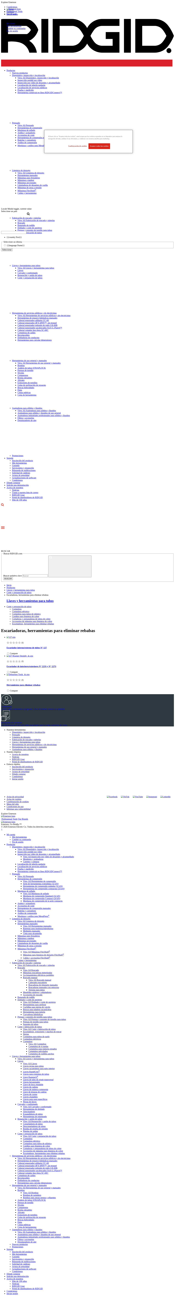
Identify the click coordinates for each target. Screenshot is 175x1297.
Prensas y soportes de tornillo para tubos (35, 1017)
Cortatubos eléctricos (32, 1039)
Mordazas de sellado (26, 891)
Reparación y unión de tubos (30, 275)
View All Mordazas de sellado (36, 893)
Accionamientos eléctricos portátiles (38, 975)
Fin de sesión (12, 31)
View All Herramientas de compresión (39, 881)
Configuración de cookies (18, 801)
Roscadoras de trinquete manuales (43, 985)
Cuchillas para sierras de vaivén (36, 1007)
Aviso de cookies (14, 799)
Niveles (21, 373)
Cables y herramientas (27, 960)
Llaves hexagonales (31, 1082)
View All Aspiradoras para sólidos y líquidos (37, 410)
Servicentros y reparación (23, 468)
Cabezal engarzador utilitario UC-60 (33, 320)
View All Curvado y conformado (37, 1106)
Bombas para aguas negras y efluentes (39, 1197)
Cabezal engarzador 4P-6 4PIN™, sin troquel (37, 323)
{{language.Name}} (16, 245)
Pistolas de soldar (30, 1131)
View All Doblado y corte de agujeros (39, 1002)
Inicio (9, 585)
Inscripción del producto (22, 460)
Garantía (15, 465)
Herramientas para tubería (34, 1012)
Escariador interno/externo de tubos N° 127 (27, 648)
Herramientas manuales (28, 923)
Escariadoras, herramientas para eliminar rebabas (33, 624)
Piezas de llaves (30, 1102)
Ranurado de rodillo (26, 997)
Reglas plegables (25, 378)
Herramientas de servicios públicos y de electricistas (34, 313)
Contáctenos (17, 480)
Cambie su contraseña (16, 28)
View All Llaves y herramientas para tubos (36, 268)
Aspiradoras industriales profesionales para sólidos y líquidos (44, 415)
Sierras (26, 1034)
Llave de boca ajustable (33, 1084)
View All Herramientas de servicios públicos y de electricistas (44, 315)
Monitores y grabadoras (33, 859)
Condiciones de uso (15, 806)
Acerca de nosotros (15, 487)
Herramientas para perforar (34, 1004)
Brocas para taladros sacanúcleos (37, 1009)
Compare (14, 653)
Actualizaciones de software (24, 478)
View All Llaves (30, 1063)
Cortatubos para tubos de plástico (26, 614)
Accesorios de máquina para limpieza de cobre (32, 621)
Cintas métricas (24, 392)
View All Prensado (26, 876)
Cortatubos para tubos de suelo (36, 1036)
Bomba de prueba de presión (35, 1129)
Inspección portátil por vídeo (30, 852)
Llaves (20, 270)
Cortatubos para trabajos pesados (42, 1049)
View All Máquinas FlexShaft (36, 952)
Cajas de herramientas (27, 395)
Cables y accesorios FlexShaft (36, 958)
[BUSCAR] (69, 566)
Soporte (10, 458)
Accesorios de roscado (32, 995)
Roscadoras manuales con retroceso (43, 987)
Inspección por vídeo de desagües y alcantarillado (39, 854)
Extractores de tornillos (27, 383)
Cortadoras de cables (26, 333)
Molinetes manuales (31, 931)
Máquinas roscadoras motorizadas (37, 972)
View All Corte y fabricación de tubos (39, 1029)
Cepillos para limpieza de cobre (25, 616)
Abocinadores (29, 1111)
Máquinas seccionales (27, 941)
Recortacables (24, 335)
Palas (20, 390)
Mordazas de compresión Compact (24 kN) (41, 898)
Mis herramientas (14, 26)
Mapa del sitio (13, 804)
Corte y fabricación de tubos (30, 1027)
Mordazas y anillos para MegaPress (33, 916)
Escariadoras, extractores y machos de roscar (42, 1031)
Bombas (21, 365)
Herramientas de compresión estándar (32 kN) (43, 886)
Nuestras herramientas (16, 730)
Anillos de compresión (27, 913)
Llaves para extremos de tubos (36, 1074)
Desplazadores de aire (27, 420)
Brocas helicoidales (26, 387)
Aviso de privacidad (15, 797)
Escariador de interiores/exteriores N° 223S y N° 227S (31, 666)
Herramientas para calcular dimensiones (35, 340)
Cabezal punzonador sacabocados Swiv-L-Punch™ (40, 328)
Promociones (17, 455)
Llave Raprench (30, 1077)
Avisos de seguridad (20, 475)
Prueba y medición (26, 869)
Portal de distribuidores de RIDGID (27, 497)
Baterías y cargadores (27, 911)
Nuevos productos (20, 1244)
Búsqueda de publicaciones (24, 470)
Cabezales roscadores (37, 982)
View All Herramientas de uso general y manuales (39, 363)
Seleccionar (6, 250)
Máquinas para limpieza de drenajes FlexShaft (43, 955)
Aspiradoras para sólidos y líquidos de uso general (39, 413)
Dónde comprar (13, 483)
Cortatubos (16, 609)
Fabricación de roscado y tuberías (26, 739)
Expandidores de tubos (33, 1114)
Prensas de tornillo (25, 370)
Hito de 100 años (19, 500)
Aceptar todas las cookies (99, 146)
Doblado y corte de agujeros (30, 1000)
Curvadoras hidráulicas (33, 1014)
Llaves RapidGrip (31, 1072)
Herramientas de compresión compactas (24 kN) (44, 888)
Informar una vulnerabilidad (19, 809)
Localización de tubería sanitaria (31, 864)
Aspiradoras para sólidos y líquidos (27, 408)
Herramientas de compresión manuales (34, 908)
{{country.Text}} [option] (14, 237)
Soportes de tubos (30, 1024)
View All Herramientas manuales (37, 926)
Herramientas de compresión (30, 879)
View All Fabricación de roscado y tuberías (36, 965)
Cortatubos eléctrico (20, 611)
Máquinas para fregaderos (29, 936)
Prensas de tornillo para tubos (35, 1022)
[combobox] (13, 232)
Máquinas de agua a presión (30, 946)
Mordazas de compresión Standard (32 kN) (41, 896)
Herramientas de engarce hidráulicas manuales (37, 318)
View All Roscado (31, 970)
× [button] (1, 829)
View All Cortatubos (37, 1044)
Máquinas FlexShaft (27, 949)
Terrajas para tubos (36, 990)
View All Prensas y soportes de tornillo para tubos (44, 1019)
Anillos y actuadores (26, 903)
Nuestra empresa (14, 752)
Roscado (21, 968)
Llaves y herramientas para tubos (26, 265)
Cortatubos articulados (38, 1051)
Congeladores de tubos (33, 1124)
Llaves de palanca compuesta (35, 1089)
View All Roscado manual (39, 980)
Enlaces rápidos (13, 764)
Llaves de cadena (30, 1087)
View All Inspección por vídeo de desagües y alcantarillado (48, 857)
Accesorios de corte (26, 906)
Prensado (16, 735)
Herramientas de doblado (34, 1109)
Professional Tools (14, 11)
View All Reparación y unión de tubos (39, 1121)
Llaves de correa (30, 1094)
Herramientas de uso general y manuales (29, 360)
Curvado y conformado (28, 273)
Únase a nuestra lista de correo (25, 492)
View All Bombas (30, 1193)
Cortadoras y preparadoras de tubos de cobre (31, 619)
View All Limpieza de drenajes (31, 921)
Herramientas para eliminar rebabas (23, 685)
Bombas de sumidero (32, 1195)
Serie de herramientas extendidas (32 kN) (41, 884)
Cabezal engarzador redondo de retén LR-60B (37, 325)
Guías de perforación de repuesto (32, 385)
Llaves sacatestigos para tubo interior (39, 1068)
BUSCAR (8, 579)
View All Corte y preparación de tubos (39, 1136)
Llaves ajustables (30, 1097)
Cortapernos (23, 375)
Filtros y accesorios (26, 418)
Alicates (21, 380)
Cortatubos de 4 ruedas (38, 1046)
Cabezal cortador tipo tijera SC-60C (33, 330)
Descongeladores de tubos (34, 1126)
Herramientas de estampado (35, 1116)
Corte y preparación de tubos (30, 278)
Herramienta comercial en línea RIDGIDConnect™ (40, 871)
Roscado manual (30, 977)
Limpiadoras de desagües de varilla (33, 943)
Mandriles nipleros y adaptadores (37, 992)
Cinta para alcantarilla (32, 933)
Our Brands (12, 14)
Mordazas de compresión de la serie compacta (42, 901)
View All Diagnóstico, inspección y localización (38, 849)
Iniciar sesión (17, 779)
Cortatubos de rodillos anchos (41, 1054)
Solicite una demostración (18, 485)
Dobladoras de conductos (28, 337)
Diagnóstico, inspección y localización (28, 732)
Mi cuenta (11, 23)
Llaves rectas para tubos (33, 1066)
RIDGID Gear (18, 495)
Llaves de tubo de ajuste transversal (38, 1079)
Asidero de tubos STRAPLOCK (32, 368)
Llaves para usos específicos (35, 1099)
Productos (11, 844)
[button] (87, 2)
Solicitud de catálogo (21, 473)
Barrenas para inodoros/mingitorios (38, 928)
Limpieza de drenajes (21, 737)
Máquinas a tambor (26, 938)
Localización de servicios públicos (32, 866)
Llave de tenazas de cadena (34, 1092)
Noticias (15, 490)
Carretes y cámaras (31, 861)
